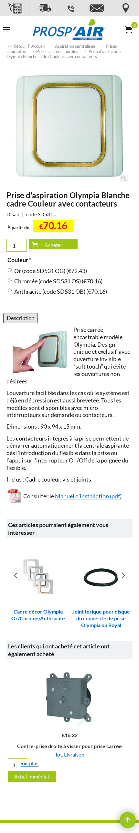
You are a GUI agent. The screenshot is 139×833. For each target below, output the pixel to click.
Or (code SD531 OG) (50, 271)
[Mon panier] (128, 30)
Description (20, 318)
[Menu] (6, 30)
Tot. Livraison (69, 754)
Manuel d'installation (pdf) (88, 496)
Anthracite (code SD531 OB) (60, 291)
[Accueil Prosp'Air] (68, 30)
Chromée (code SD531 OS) (58, 281)
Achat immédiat (31, 776)
